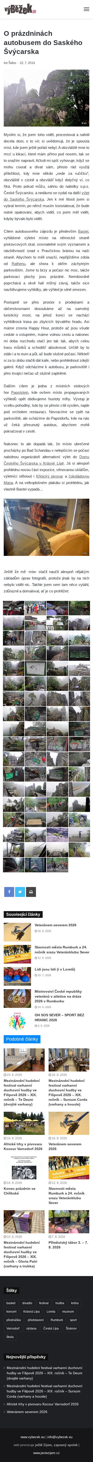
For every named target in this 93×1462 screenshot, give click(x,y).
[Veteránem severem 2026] (17, 932)
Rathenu (18, 264)
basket (10, 1303)
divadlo (27, 1303)
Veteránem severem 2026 (55, 925)
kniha (75, 1303)
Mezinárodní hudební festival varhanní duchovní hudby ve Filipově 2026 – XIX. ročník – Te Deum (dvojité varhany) (44, 1373)
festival (44, 1303)
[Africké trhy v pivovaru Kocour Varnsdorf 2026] (24, 1123)
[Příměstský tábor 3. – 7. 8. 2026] (69, 1221)
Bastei (83, 231)
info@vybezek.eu (59, 1437)
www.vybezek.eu (33, 1437)
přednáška (13, 1320)
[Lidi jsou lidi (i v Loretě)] (17, 976)
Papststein (19, 392)
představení (36, 1320)
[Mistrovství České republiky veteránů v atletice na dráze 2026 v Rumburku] (17, 998)
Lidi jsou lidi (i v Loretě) (55, 969)
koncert (11, 1311)
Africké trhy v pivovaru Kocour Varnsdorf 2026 (43, 1404)
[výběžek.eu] (21, 9)
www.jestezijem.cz (46, 1453)
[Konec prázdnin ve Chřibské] (24, 1167)
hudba (60, 1303)
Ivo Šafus (10, 63)
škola (10, 1337)
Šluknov (71, 1328)
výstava (31, 1328)
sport (73, 1320)
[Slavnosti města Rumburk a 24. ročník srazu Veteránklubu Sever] (17, 954)
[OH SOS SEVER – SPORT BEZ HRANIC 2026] (17, 1022)
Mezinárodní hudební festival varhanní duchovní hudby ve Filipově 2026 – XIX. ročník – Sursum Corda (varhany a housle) (44, 1391)
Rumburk (57, 1320)
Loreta (51, 1311)
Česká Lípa (51, 1328)
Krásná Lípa (31, 1311)
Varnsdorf (12, 1328)
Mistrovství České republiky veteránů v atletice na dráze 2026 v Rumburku (58, 996)
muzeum (68, 1311)
